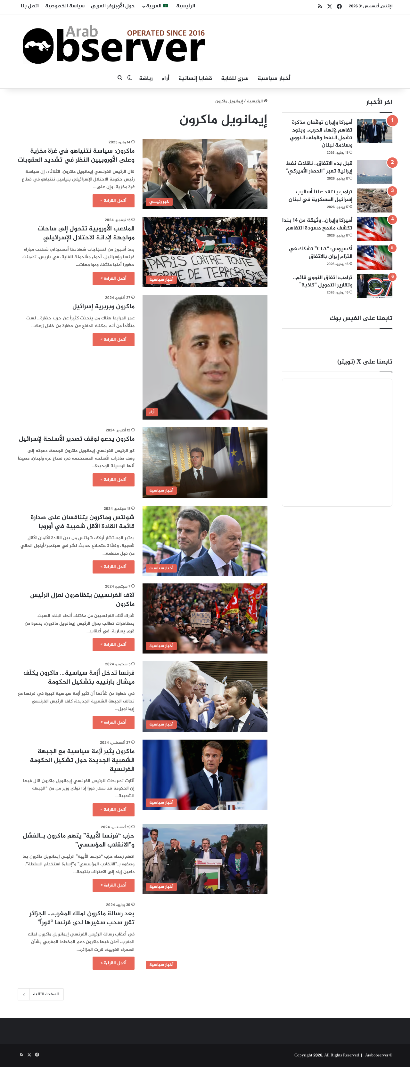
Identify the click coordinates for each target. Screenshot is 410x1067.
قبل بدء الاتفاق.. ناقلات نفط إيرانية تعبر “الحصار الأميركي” (319, 167)
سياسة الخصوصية (65, 6)
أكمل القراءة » (114, 201)
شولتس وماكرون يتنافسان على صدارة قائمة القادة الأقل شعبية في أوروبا (83, 522)
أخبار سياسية (274, 79)
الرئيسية (185, 6)
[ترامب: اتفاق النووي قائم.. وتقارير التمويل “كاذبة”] (374, 286)
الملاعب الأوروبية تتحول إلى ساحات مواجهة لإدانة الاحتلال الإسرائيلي (86, 233)
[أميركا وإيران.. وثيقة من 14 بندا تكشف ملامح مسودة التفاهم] (374, 229)
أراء (165, 79)
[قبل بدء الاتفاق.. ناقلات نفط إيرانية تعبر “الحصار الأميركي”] (374, 172)
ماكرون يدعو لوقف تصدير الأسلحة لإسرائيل (77, 439)
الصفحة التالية (46, 994)
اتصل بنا (30, 6)
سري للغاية (235, 79)
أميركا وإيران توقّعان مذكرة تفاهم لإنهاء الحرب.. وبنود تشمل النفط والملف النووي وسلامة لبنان (321, 134)
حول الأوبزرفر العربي (113, 6)
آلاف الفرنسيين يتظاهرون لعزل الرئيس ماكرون (82, 600)
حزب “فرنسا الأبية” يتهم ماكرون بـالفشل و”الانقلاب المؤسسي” (79, 840)
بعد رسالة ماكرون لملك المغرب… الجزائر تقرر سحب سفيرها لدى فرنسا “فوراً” (82, 918)
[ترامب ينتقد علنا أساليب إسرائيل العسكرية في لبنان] (374, 201)
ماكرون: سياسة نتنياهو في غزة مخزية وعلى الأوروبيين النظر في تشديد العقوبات (76, 155)
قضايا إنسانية (195, 79)
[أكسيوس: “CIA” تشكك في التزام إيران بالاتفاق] (374, 257)
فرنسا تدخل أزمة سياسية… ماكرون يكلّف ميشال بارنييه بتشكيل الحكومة (79, 677)
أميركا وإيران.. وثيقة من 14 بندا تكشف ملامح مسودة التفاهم (317, 224)
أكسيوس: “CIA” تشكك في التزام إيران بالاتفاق (320, 253)
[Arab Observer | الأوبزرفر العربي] (114, 41)
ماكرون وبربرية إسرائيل (103, 306)
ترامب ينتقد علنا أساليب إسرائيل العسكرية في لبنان (320, 196)
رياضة (146, 79)
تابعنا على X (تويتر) (364, 362)
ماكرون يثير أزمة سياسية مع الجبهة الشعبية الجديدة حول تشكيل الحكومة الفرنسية (82, 760)
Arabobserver (376, 1055)
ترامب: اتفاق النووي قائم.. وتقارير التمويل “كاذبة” (322, 281)
